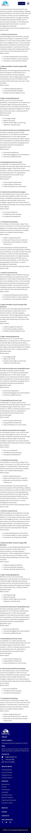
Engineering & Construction (9, 800)
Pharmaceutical (6, 789)
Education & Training (7, 803)
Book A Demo (21, 3)
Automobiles (5, 792)
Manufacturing (5, 784)
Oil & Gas (4, 787)
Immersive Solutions (7, 772)
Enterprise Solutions (7, 777)
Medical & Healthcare (7, 797)
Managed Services (7, 775)
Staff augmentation (7, 769)
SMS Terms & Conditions (8, 762)
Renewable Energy (7, 795)
